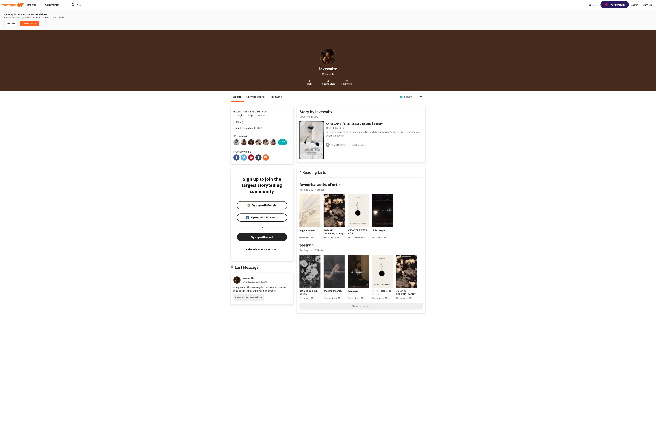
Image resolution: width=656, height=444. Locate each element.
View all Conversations (248, 297)
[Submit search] (73, 5)
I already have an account (262, 249)
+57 (282, 142)
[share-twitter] (244, 157)
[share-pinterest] (251, 157)
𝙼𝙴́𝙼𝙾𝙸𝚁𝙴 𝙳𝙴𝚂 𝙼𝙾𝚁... (357, 232)
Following (276, 97)
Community (52, 4)
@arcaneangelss (255, 287)
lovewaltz (249, 278)
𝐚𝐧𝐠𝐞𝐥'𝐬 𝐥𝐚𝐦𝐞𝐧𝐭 (307, 230)
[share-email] (266, 157)
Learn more (29, 23)
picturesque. (379, 230)
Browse (32, 4)
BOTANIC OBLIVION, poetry (333, 232)
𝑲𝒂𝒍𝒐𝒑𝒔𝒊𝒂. (353, 290)
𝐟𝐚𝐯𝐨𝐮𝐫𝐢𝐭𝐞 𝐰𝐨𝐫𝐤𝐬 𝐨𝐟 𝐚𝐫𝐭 (318, 184)
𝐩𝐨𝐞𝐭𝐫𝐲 (305, 245)
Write (592, 5)
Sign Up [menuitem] (647, 4)
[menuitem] (406, 96)
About (237, 97)
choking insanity (333, 290)
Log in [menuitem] (634, 4)
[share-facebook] (236, 157)
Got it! (11, 23)
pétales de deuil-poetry (309, 292)
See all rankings (358, 145)
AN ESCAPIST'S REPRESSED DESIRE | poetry (354, 124)
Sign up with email (262, 237)
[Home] (13, 5)
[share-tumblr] (258, 157)
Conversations (255, 97)
